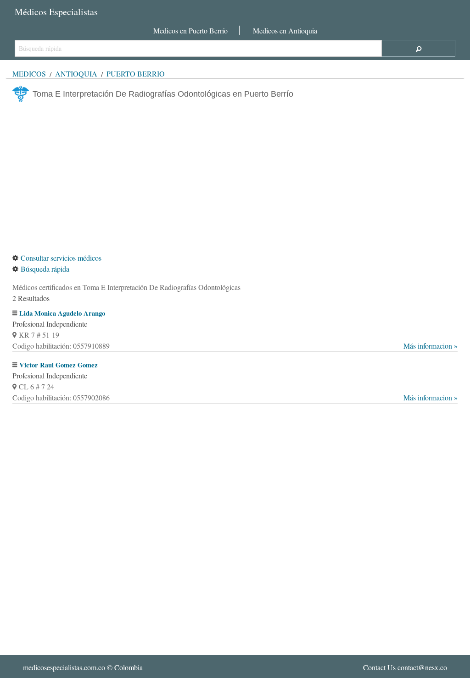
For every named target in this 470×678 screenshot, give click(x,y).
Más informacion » (430, 345)
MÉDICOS (29, 73)
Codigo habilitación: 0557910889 (235, 345)
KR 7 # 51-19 (39, 334)
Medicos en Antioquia (285, 30)
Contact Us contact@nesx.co (405, 667)
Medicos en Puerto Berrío (190, 30)
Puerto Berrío (135, 73)
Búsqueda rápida (45, 268)
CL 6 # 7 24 (36, 386)
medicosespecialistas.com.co (64, 667)
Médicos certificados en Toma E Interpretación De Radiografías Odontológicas (126, 287)
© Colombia (83, 667)
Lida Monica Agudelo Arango (62, 313)
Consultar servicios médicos (61, 257)
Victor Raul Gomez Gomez (58, 365)
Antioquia (76, 73)
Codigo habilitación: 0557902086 (235, 397)
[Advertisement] (235, 177)
